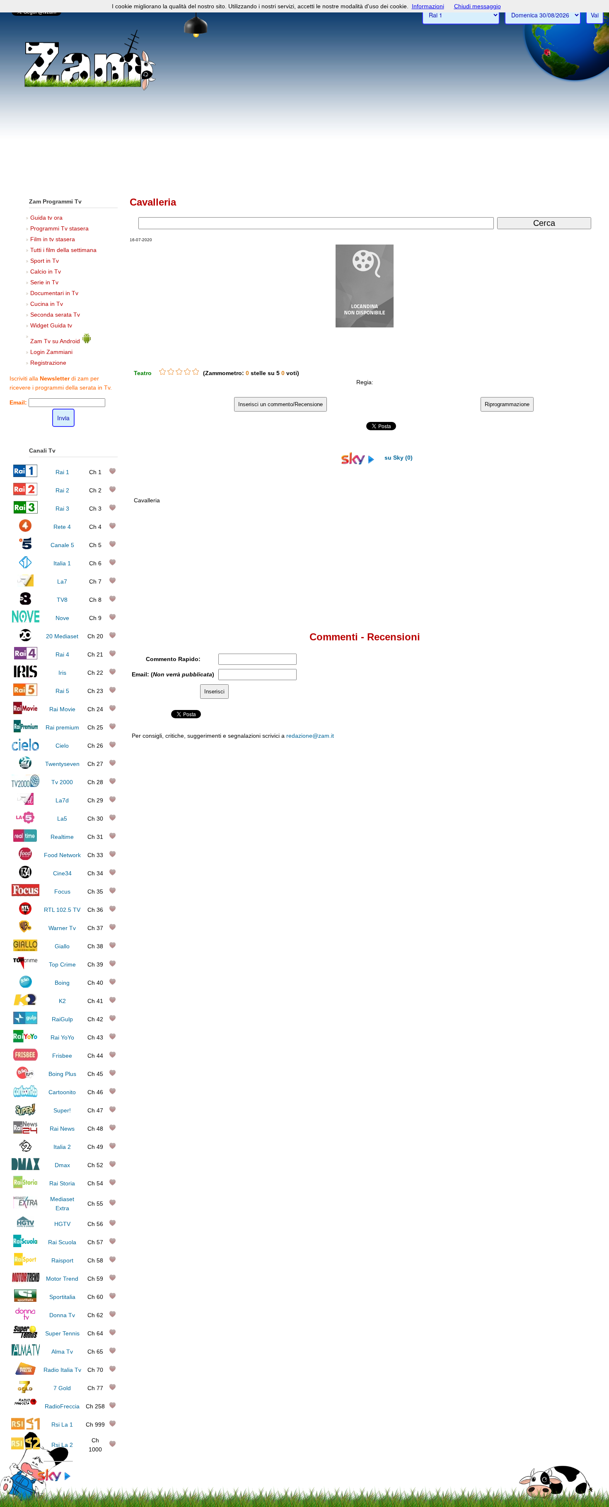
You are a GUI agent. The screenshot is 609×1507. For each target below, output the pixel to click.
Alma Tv (62, 1351)
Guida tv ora (46, 217)
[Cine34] (25, 876)
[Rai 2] (25, 493)
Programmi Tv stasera (59, 228)
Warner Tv (62, 928)
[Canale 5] (25, 548)
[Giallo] (25, 949)
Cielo (62, 745)
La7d (62, 800)
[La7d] (25, 803)
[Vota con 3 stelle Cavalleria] (179, 371)
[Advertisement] (304, 129)
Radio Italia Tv (62, 1369)
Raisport (62, 1260)
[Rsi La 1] (25, 1427)
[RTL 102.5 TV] (25, 912)
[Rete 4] (25, 529)
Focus (62, 891)
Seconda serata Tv (55, 314)
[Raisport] (25, 1263)
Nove (62, 618)
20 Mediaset (62, 636)
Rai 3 (62, 508)
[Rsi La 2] (25, 1447)
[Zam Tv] (90, 89)
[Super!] (25, 1113)
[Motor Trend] (25, 1281)
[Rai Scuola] (25, 1245)
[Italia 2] (25, 1149)
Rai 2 (62, 490)
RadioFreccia (62, 1406)
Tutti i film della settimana (63, 250)
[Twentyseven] (25, 766)
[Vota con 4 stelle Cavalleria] (187, 371)
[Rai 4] (25, 657)
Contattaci (398, 908)
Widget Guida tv (51, 325)
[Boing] (25, 985)
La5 (62, 818)
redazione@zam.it (310, 735)
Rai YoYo (62, 1037)
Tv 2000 (62, 782)
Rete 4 (62, 526)
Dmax (62, 1165)
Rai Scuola (62, 1242)
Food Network (62, 855)
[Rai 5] (25, 694)
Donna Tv (62, 1315)
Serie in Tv (44, 282)
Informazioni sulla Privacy (494, 908)
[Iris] (25, 675)
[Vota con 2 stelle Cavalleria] (170, 371)
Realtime (62, 836)
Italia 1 (62, 563)
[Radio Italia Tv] (25, 1372)
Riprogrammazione (507, 404)
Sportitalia (62, 1297)
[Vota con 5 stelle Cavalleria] (195, 371)
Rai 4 (62, 654)
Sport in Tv (44, 260)
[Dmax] (25, 1168)
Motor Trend (62, 1278)
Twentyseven (62, 764)
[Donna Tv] (25, 1318)
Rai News (62, 1128)
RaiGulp (62, 1019)
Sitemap (451, 908)
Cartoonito (62, 1092)
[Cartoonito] (25, 1095)
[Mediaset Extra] (25, 1206)
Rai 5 (62, 691)
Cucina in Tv (46, 303)
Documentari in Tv (54, 293)
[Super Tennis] (25, 1336)
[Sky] (58, 1479)
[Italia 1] (25, 566)
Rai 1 (62, 472)
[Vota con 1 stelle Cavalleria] (162, 371)
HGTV (62, 1224)
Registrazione (48, 362)
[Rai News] (25, 1131)
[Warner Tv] (25, 931)
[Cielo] (25, 748)
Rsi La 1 (62, 1424)
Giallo (62, 946)
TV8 (62, 599)
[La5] (25, 821)
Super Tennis (62, 1333)
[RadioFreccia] (25, 1409)
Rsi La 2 (62, 1445)
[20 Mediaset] (25, 639)
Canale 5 (62, 545)
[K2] (25, 1004)
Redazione (425, 908)
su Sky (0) (398, 457)
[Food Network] (25, 858)
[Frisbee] (25, 1058)
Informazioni (428, 6)
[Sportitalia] (25, 1299)
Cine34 (62, 873)
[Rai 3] (25, 511)
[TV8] (25, 602)
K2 (62, 1001)
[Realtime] (25, 839)
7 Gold (62, 1388)
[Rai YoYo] (25, 1040)
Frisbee (62, 1055)
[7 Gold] (25, 1391)
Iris (62, 672)
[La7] (25, 584)
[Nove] (25, 621)
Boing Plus (62, 1074)
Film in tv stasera (52, 239)
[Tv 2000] (25, 785)
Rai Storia (62, 1183)
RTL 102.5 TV (62, 909)
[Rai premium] (25, 730)
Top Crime (62, 964)
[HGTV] (25, 1227)
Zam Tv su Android (56, 341)
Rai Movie (62, 709)
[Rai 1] (25, 475)
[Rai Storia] (25, 1186)
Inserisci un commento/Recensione (280, 404)
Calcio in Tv (45, 271)
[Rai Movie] (25, 712)
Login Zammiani (51, 352)
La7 (62, 581)
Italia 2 (62, 1147)
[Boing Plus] (25, 1076)
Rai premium (62, 727)
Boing (62, 982)
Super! (62, 1110)
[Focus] (25, 894)
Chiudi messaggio (477, 6)
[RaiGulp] (25, 1022)
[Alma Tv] (25, 1354)
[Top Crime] (25, 967)
